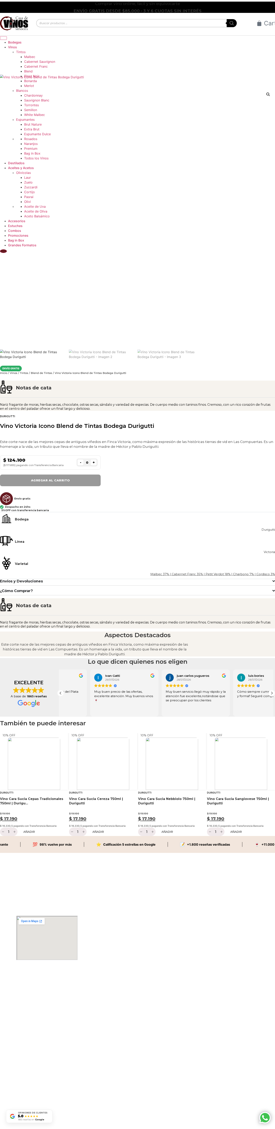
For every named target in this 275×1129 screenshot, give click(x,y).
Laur (27, 177)
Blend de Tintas (41, 373)
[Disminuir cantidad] (2, 832)
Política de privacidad (26, 1098)
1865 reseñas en (31, 1119)
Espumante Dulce (37, 134)
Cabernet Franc (36, 66)
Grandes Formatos (22, 245)
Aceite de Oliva (35, 211)
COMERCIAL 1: (25, 1029)
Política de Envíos (24, 1078)
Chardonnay (33, 95)
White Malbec (34, 115)
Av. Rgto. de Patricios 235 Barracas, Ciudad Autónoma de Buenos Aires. (38, 993)
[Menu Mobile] (3, 38)
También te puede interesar (43, 723)
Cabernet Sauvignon (39, 62)
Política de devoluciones (27, 1085)
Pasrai (28, 197)
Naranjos (31, 144)
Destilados (16, 163)
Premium (30, 149)
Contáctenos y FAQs (25, 1072)
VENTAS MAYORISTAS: (27, 1054)
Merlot (29, 86)
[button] (272, 693)
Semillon (30, 110)
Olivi (27, 202)
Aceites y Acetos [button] (21, 168)
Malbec (29, 57)
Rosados (30, 139)
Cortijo (29, 192)
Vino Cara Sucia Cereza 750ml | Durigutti (96, 801)
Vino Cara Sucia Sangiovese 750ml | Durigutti (238, 801)
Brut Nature (33, 124)
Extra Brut (31, 129)
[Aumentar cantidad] (15, 832)
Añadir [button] (29, 832)
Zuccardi (30, 187)
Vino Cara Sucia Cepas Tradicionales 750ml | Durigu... (31, 801)
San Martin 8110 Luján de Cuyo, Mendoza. (38, 984)
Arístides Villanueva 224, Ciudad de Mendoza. (40, 978)
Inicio (3, 373)
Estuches (15, 226)
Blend (28, 71)
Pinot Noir (31, 76)
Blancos (22, 91)
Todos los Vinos (36, 158)
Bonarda (30, 81)
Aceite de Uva (35, 206)
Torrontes (31, 105)
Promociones (18, 235)
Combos (14, 231)
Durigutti (7, 416)
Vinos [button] (12, 47)
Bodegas (15, 42)
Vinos (13, 373)
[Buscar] (232, 23)
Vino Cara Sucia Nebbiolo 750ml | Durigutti (166, 801)
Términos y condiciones (27, 1091)
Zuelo (28, 182)
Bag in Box (32, 153)
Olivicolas (23, 173)
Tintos (21, 52)
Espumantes (25, 120)
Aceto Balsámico (37, 216)
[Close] (3, 251)
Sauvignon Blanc (36, 100)
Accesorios (16, 221)
